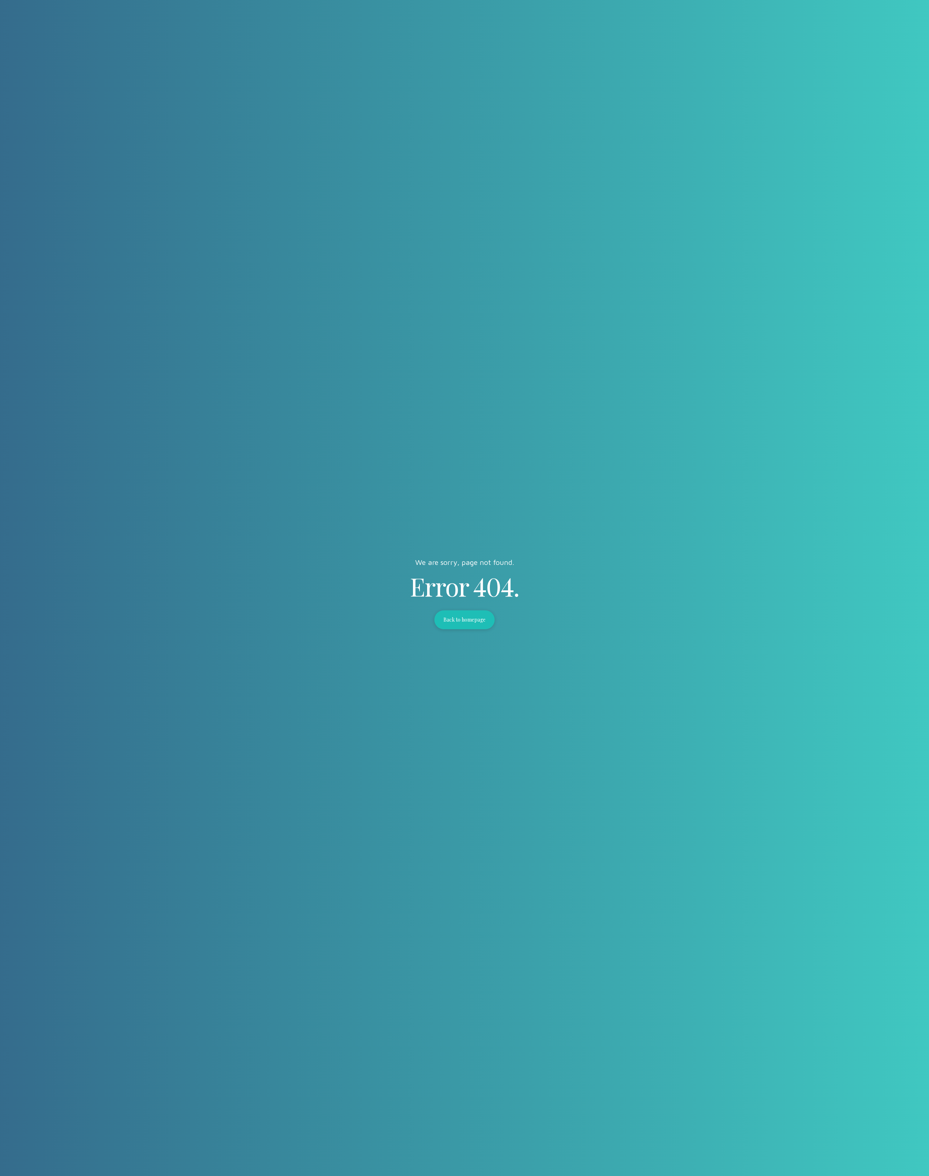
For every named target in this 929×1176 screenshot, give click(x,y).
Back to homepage (464, 619)
